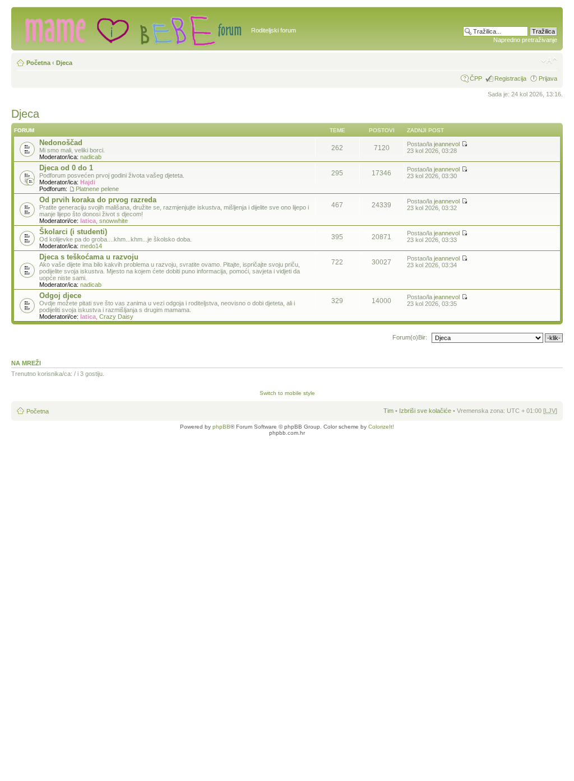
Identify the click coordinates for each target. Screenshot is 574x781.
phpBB (221, 427)
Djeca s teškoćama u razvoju (88, 257)
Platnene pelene (97, 188)
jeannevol (447, 144)
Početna (38, 62)
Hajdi (87, 182)
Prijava (548, 78)
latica (88, 220)
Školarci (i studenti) (73, 231)
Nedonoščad (60, 142)
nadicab (90, 157)
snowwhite (113, 220)
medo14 (91, 246)
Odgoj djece (60, 295)
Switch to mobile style (287, 393)
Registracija (510, 78)
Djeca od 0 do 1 (66, 168)
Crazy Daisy (116, 316)
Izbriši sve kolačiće (425, 410)
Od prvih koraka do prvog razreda (97, 200)
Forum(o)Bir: (409, 337)
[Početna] (132, 29)
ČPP (476, 78)
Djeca (64, 62)
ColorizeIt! (381, 427)
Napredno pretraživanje (525, 39)
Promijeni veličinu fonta (549, 60)
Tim (388, 410)
